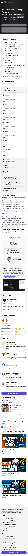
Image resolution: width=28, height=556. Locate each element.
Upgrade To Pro (14, 552)
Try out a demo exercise (9, 277)
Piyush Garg (13, 19)
